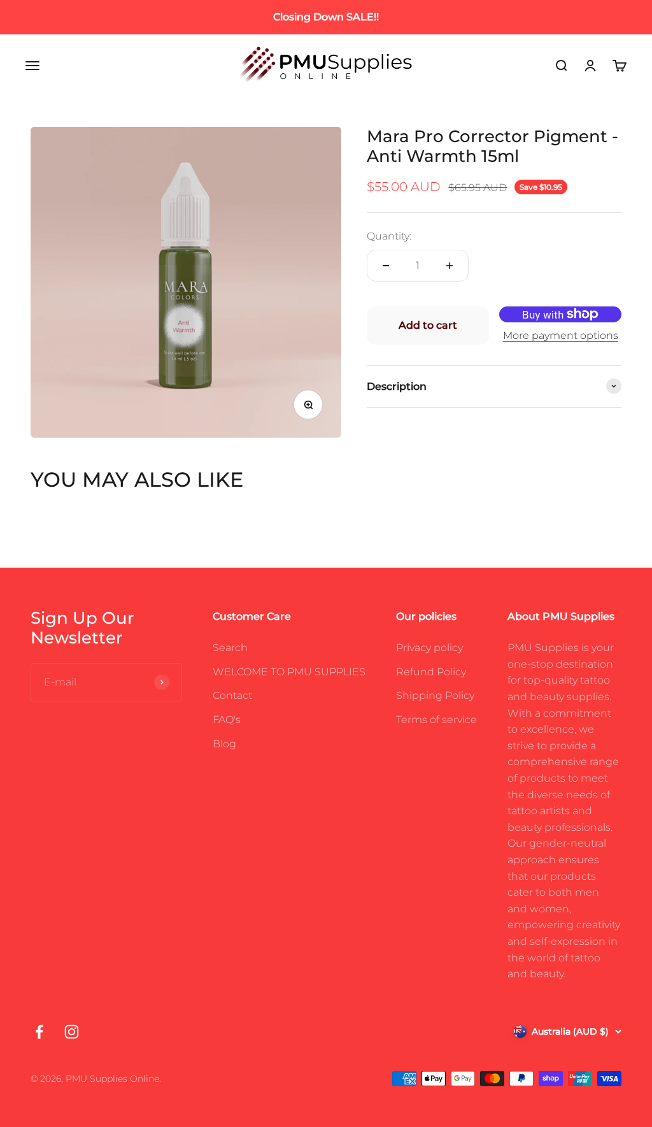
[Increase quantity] (449, 265)
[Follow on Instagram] (71, 1031)
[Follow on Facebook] (39, 1031)
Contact (232, 695)
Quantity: (389, 236)
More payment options (560, 335)
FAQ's (227, 720)
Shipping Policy (435, 695)
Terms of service (436, 720)
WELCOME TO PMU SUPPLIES (289, 672)
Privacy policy (429, 648)
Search (230, 648)
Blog (224, 744)
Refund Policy (431, 672)
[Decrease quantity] (385, 265)
